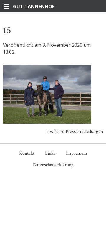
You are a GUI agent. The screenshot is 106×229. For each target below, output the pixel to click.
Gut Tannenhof (33, 6)
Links (50, 153)
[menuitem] (26, 153)
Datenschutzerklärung (53, 165)
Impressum (76, 153)
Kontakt (26, 153)
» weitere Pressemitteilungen (75, 131)
